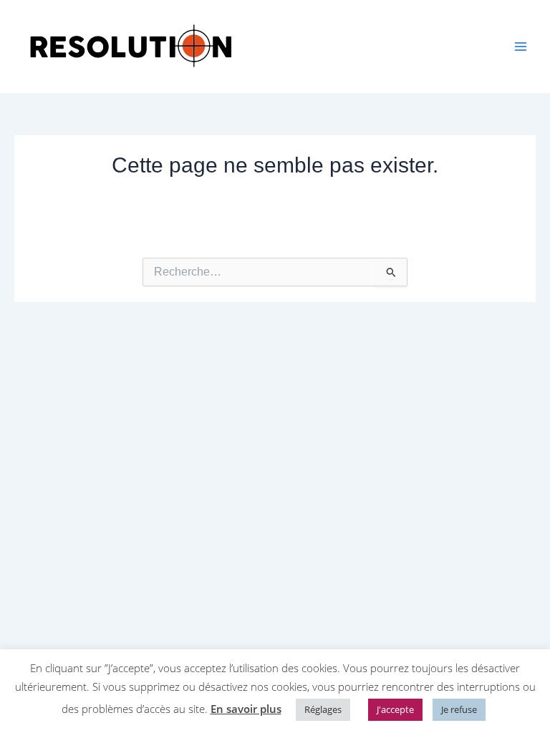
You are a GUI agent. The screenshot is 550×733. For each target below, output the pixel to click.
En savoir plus (246, 709)
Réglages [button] (323, 709)
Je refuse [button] (459, 709)
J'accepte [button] (395, 709)
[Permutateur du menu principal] (521, 46)
